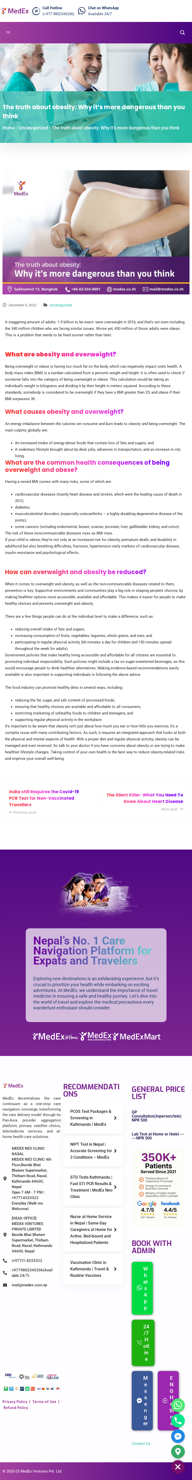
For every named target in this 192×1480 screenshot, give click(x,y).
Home (8, 127)
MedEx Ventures (34, 1471)
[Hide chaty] (178, 1467)
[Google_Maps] (178, 1451)
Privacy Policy (14, 1401)
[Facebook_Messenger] (178, 1436)
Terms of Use (44, 1401)
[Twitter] (169, 1471)
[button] (181, 33)
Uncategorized (61, 305)
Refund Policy (16, 1407)
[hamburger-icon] (8, 32)
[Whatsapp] (178, 1405)
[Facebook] (160, 1471)
